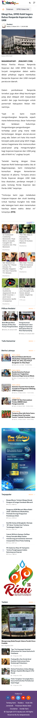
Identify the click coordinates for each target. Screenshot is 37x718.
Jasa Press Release (7, 689)
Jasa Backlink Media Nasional (26, 689)
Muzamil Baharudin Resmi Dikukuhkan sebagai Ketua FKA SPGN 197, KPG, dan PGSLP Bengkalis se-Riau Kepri (23, 359)
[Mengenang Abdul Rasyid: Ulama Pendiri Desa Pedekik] (18, 622)
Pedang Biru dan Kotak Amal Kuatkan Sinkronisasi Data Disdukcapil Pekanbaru (21, 661)
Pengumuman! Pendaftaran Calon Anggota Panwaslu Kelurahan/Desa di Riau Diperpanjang (26, 327)
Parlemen (9, 9)
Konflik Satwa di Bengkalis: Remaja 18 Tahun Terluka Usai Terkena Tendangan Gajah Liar (19, 525)
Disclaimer (14, 709)
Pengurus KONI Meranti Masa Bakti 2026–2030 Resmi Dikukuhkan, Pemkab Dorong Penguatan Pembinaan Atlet (19, 512)
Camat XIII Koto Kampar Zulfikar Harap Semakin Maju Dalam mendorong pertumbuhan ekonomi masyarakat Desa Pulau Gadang (19, 537)
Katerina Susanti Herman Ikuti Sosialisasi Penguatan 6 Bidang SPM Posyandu (23, 388)
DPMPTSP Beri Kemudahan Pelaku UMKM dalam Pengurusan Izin (22, 401)
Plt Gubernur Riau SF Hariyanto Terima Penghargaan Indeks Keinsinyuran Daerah (17, 550)
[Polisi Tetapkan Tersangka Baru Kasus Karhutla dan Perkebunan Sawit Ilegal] (6, 681)
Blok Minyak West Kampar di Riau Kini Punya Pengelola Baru (10, 325)
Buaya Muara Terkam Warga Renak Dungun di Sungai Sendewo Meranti (19, 501)
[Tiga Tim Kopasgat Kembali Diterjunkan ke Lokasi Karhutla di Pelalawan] (6, 651)
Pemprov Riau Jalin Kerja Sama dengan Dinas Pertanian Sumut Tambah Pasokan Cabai (23, 415)
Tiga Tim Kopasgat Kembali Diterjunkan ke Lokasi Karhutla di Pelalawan (23, 651)
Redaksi (10, 24)
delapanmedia (24, 715)
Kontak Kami (24, 709)
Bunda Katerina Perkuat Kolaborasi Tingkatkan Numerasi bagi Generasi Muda (23, 373)
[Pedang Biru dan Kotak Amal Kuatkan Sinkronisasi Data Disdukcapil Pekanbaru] (6, 661)
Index (31, 308)
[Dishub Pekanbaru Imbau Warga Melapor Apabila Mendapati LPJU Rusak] (6, 671)
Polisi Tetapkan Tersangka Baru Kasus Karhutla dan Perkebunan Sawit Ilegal (22, 680)
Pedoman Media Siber (23, 706)
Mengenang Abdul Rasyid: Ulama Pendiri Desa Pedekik (18, 642)
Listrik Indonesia (9, 217)
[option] (10, 321)
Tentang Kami (11, 703)
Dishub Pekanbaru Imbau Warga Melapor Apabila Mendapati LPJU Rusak (22, 670)
